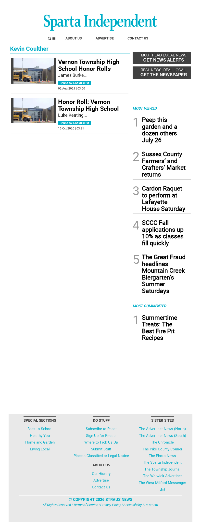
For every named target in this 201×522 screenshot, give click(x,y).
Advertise (105, 38)
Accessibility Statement (140, 504)
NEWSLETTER (151, 6)
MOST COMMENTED (149, 305)
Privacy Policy (110, 504)
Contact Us (137, 38)
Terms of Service (85, 504)
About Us (73, 38)
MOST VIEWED (145, 108)
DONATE (179, 6)
